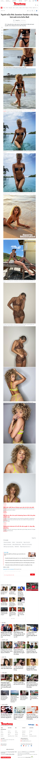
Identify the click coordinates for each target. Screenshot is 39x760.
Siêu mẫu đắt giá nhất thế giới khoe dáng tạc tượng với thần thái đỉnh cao (19, 560)
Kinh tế (7, 7)
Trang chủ (1, 7)
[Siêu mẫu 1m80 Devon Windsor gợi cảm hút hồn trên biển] (32, 554)
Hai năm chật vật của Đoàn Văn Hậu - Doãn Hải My (21, 614)
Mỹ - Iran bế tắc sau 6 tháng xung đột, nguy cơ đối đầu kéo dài (34, 698)
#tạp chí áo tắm (27, 542)
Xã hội (4, 7)
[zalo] (29, 746)
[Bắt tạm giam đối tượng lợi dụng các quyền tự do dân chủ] (32, 644)
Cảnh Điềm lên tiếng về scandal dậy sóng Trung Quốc (12, 614)
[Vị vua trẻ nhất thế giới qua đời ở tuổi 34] (19, 677)
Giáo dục (16, 734)
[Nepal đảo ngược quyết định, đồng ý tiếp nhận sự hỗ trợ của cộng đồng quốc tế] (7, 677)
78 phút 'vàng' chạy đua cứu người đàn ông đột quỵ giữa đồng (19, 717)
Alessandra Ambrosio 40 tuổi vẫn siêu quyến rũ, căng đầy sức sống (18, 564)
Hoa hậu (30, 734)
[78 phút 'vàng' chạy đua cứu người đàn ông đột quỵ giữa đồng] (19, 709)
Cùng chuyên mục (6, 585)
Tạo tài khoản (11, 569)
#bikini (13, 542)
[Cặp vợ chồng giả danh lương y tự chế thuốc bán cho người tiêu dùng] (19, 644)
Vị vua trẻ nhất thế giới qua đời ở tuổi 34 (19, 683)
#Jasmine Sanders (7, 542)
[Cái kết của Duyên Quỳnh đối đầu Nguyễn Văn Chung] (12, 599)
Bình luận (2, 36)
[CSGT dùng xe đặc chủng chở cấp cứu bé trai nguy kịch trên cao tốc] (19, 627)
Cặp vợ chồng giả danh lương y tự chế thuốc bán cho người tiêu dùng (19, 652)
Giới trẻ (23, 7)
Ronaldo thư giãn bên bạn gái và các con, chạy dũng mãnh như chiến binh (20, 558)
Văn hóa (2, 734)
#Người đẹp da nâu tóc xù (25, 546)
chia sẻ (28, 11)
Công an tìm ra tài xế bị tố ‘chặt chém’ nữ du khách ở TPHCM (7, 651)
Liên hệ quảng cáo (24, 738)
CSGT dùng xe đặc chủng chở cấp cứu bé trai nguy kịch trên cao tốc (19, 635)
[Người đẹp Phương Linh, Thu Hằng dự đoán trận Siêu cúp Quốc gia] (21, 588)
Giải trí (3, 10)
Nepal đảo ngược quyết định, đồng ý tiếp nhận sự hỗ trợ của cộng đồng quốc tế (6, 685)
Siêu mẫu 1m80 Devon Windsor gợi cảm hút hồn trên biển (18, 507)
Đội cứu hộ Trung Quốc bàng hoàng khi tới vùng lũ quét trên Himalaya (32, 685)
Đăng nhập (5, 569)
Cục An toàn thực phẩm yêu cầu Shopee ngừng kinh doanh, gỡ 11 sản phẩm (32, 717)
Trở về (2, 38)
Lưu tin (2, 33)
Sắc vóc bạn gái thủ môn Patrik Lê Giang (12, 592)
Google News (37, 11)
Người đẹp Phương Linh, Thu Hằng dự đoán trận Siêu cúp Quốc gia (21, 594)
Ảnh (16, 727)
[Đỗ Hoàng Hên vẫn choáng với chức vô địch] (4, 599)
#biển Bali (17, 546)
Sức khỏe (17, 7)
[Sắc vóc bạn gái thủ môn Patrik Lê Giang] (12, 588)
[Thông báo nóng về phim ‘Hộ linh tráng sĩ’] (4, 609)
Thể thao (30, 7)
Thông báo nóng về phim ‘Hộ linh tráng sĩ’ (4, 613)
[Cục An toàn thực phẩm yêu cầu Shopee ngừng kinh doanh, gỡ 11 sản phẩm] (32, 709)
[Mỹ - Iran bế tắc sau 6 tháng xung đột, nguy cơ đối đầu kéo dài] (34, 692)
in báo (32, 11)
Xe (29, 732)
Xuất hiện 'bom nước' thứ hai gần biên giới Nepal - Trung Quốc (4, 698)
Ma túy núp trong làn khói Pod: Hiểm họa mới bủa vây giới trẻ (6, 716)
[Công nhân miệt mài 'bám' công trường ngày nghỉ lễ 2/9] (32, 627)
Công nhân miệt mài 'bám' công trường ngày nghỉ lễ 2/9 (31, 635)
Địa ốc (14, 7)
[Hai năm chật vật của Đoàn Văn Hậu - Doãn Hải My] (21, 609)
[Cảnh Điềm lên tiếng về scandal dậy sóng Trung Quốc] (12, 609)
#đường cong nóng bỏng (8, 546)
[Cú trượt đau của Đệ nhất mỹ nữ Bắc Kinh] (4, 588)
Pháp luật (26, 7)
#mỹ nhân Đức (19, 542)
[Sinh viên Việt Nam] (31, 725)
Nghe (2, 27)
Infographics (3, 729)
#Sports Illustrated (7, 544)
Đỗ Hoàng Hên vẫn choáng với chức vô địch (4, 603)
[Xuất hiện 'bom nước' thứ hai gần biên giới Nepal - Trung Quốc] (5, 692)
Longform (31, 727)
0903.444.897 (4, 745)
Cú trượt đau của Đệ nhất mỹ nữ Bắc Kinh (4, 592)
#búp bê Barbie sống (17, 544)
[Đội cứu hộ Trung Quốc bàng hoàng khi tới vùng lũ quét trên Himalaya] (32, 677)
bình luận (34, 11)
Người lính (34, 7)
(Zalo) (27, 739)
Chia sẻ (2, 30)
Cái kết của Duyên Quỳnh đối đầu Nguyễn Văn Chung (12, 604)
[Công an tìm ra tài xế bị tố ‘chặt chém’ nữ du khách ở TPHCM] (7, 644)
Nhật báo (9, 727)
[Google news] (32, 746)
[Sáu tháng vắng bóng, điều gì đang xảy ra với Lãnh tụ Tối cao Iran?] (24, 692)
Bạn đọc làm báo (6, 757)
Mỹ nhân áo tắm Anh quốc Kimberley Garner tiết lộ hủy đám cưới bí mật (19, 562)
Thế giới (20, 7)
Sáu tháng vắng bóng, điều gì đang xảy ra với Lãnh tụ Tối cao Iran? (24, 698)
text (30, 11)
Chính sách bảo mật (10, 749)
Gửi (32, 574)
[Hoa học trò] (37, 725)
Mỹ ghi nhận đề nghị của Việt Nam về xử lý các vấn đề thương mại (6, 635)
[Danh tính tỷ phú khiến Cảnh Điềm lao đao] (21, 599)
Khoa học (23, 734)
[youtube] (37, 1)
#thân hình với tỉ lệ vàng (26, 544)
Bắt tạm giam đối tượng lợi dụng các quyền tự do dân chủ (31, 651)
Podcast (24, 727)
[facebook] (35, 1)
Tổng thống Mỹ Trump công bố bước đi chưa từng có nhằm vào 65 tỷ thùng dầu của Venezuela (15, 699)
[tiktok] (26, 745)
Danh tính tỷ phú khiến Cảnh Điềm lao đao (21, 603)
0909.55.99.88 (24, 739)
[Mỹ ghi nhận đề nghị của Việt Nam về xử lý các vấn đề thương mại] (7, 627)
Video (2, 727)
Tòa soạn (2, 738)
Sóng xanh (10, 7)
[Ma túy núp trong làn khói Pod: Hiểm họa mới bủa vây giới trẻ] (7, 709)
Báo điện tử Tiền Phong (19, 4)
